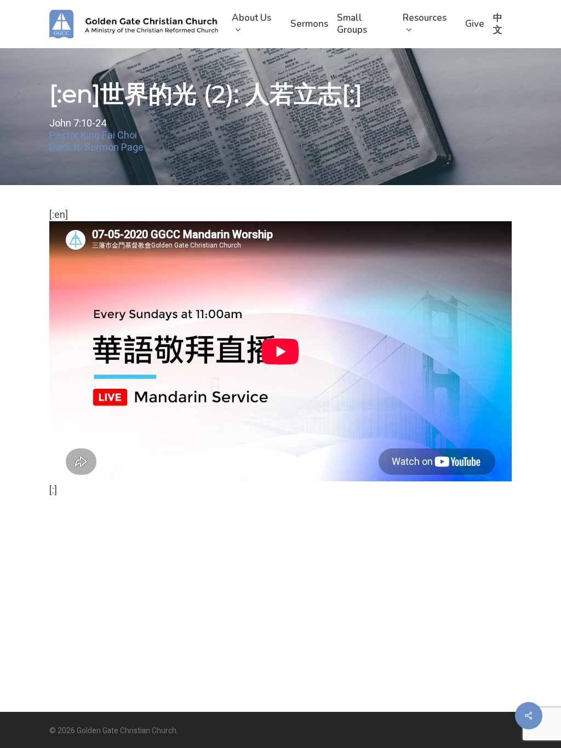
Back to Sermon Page (96, 148)
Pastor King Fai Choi (93, 136)
